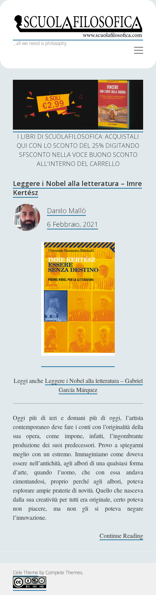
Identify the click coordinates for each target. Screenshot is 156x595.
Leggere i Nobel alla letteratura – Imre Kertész (77, 188)
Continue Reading (121, 535)
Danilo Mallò (66, 210)
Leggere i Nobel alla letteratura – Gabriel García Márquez (94, 385)
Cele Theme (25, 572)
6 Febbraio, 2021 (72, 224)
